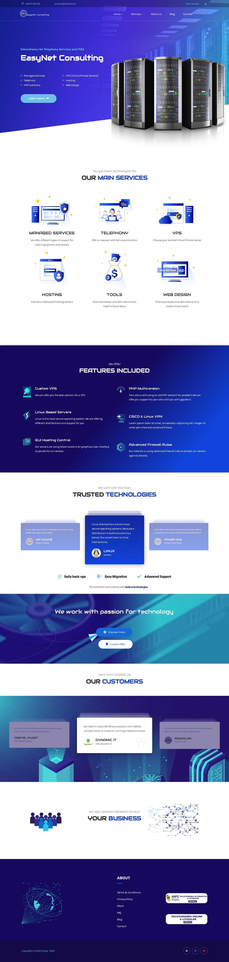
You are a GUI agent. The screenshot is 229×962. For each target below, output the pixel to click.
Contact (187, 14)
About (120, 905)
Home (116, 14)
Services (136, 14)
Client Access (192, 3)
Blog (172, 14)
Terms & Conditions (129, 892)
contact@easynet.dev (65, 3)
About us (156, 14)
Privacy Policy (124, 899)
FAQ (119, 912)
